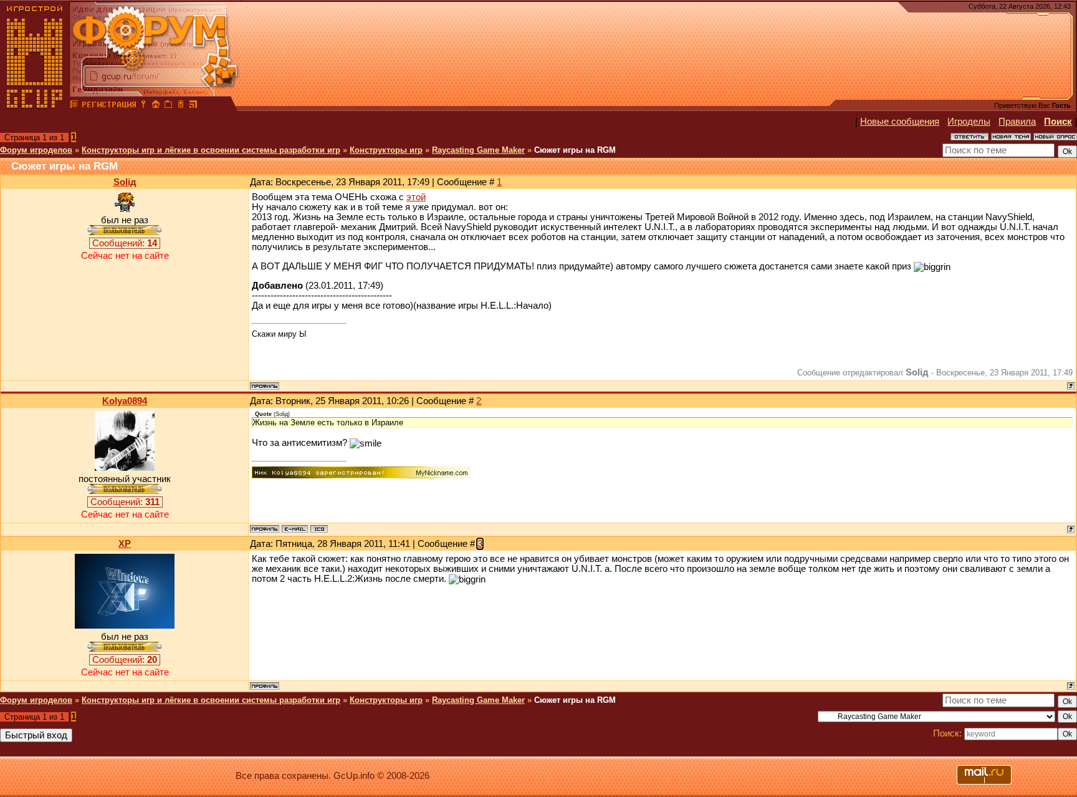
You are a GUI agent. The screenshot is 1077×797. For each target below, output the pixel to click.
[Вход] (143, 106)
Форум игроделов (36, 150)
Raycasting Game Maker (478, 150)
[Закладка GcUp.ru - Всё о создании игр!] (168, 106)
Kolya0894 (124, 401)
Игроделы (968, 122)
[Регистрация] (108, 106)
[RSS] (193, 106)
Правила (1017, 122)
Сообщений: (124, 243)
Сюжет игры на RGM (575, 150)
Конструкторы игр (386, 150)
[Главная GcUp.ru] (35, 106)
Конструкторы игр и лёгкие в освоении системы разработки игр (211, 150)
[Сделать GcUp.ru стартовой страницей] (156, 106)
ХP (124, 544)
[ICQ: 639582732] (319, 529)
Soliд (124, 182)
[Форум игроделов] (74, 106)
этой (416, 197)
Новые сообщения (899, 122)
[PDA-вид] (181, 106)
